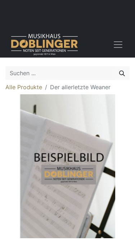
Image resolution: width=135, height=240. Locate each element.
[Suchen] (122, 73)
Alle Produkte (23, 87)
